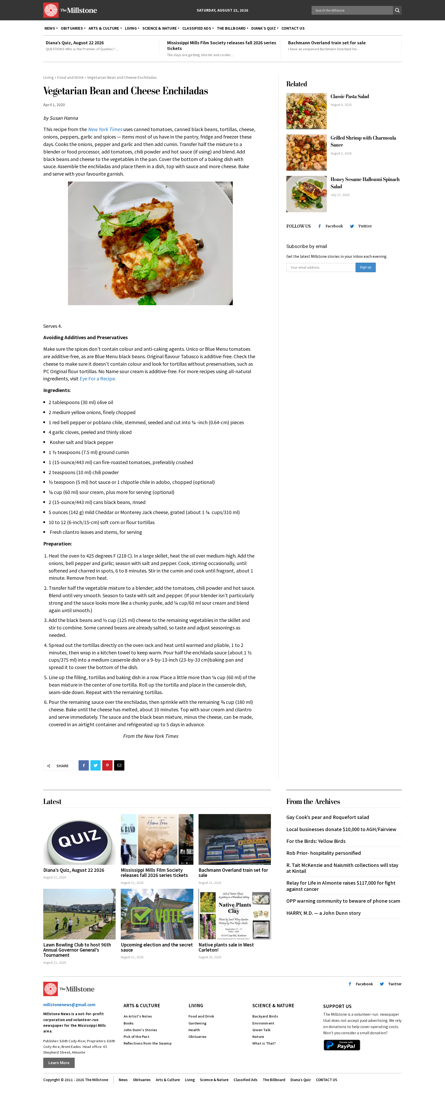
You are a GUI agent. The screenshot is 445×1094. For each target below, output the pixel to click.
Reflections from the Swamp (148, 1043)
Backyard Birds (265, 1016)
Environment (263, 1023)
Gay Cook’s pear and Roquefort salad (327, 817)
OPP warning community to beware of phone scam (343, 900)
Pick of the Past (136, 1036)
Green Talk (261, 1029)
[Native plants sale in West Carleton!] (235, 914)
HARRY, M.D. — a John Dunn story (323, 912)
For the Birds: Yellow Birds (316, 840)
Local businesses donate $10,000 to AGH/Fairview (341, 829)
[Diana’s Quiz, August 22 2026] (79, 839)
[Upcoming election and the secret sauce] (157, 914)
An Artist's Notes (138, 1016)
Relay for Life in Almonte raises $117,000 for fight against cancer (341, 885)
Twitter (365, 226)
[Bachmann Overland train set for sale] (235, 839)
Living (48, 77)
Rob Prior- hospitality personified (323, 852)
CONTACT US (326, 1079)
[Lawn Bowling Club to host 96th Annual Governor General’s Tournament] (79, 914)
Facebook (334, 226)
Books (129, 1023)
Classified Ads (246, 1079)
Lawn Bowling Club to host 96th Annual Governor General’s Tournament (77, 949)
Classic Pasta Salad (350, 96)
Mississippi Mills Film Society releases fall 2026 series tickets (221, 45)
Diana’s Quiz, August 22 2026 (75, 42)
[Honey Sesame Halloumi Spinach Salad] (306, 194)
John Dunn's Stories (140, 1029)
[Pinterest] (107, 765)
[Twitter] (95, 765)
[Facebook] (84, 765)
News (123, 1079)
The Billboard (274, 1079)
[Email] (119, 765)
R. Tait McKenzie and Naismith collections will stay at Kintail (342, 867)
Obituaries (198, 1036)
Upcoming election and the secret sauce (157, 947)
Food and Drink (70, 77)
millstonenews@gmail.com (69, 1004)
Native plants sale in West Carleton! (226, 947)
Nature (258, 1036)
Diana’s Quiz (300, 1079)
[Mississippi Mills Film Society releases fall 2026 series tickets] (157, 839)
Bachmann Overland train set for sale (327, 42)
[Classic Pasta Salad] (306, 111)
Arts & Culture (142, 1005)
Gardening (197, 1023)
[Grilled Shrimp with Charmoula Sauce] (306, 152)
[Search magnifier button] (397, 10)
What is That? (264, 1043)
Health (194, 1029)
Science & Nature (273, 1005)
